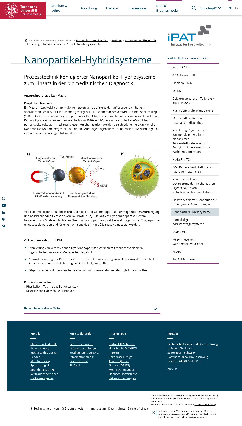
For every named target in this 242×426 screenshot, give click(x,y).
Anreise (172, 369)
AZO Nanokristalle (184, 75)
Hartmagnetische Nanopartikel (193, 111)
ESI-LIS (176, 91)
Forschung (89, 8)
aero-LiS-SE (179, 67)
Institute (117, 40)
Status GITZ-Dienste (122, 344)
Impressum (98, 408)
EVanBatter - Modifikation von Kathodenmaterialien (192, 169)
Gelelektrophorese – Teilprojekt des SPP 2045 (193, 101)
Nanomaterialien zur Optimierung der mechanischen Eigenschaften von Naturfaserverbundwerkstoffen (193, 185)
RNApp (177, 252)
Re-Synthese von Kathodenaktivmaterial (187, 242)
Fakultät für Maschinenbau (92, 40)
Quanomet (179, 232)
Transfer (112, 8)
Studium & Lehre (59, 8)
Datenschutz (116, 408)
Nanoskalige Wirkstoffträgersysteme (188, 222)
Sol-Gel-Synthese (183, 259)
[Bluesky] (3, 226)
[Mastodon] (3, 219)
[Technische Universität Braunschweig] (23, 10)
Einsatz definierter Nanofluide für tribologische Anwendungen (194, 202)
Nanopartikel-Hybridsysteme (191, 212)
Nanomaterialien (53, 44)
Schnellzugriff (208, 8)
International (137, 8)
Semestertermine (81, 344)
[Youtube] (3, 206)
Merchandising (40, 361)
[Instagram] (3, 199)
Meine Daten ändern (122, 370)
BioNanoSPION (182, 83)
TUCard (75, 365)
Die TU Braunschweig (167, 8)
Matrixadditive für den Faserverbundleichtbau (187, 120)
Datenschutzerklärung (205, 404)
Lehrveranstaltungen (84, 348)
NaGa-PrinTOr (181, 159)
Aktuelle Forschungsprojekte (83, 44)
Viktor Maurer (58, 95)
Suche (194, 7)
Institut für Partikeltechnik (140, 40)
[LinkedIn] (3, 213)
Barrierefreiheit (138, 408)
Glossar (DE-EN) (119, 365)
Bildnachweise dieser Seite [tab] (42, 308)
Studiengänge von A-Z (84, 353)
